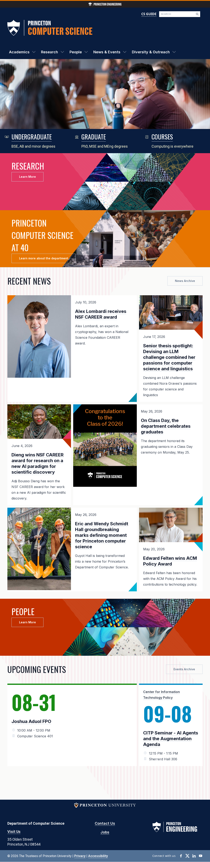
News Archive (185, 281)
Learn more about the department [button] (43, 258)
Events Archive (184, 669)
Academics (19, 52)
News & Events (106, 52)
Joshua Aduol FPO (31, 721)
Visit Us (14, 831)
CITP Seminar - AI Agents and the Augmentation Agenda (170, 738)
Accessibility (98, 856)
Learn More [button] (27, 176)
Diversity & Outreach (151, 52)
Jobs (104, 832)
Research (49, 52)
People (76, 52)
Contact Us (105, 823)
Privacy (80, 856)
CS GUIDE (148, 14)
